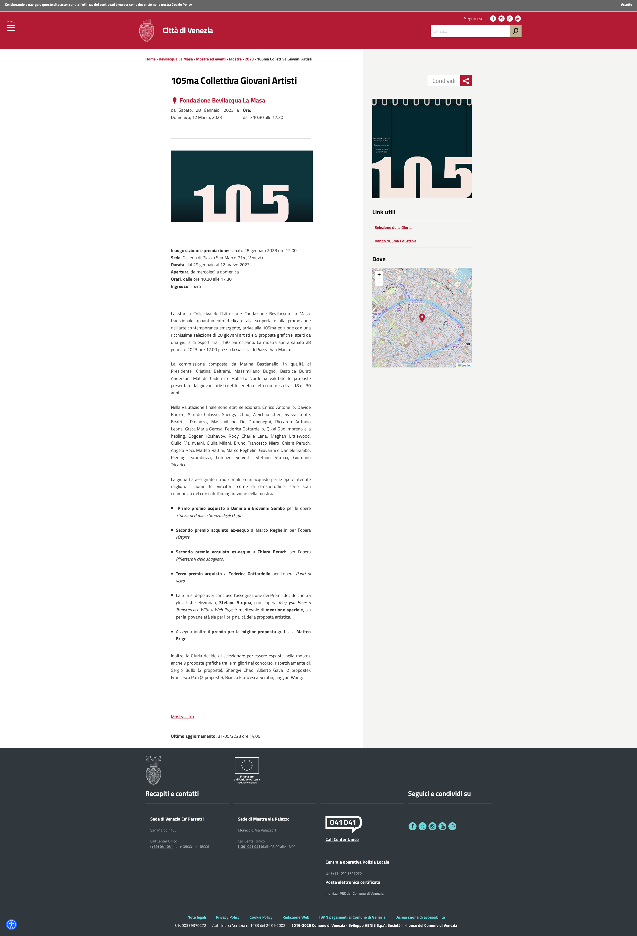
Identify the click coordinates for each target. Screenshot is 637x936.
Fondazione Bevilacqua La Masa (222, 100)
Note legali (196, 917)
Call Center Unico (342, 839)
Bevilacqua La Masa (176, 59)
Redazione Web (295, 917)
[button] (422, 317)
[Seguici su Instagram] (501, 18)
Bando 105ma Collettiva (395, 241)
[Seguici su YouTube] (518, 18)
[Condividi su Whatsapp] (452, 826)
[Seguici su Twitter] (510, 18)
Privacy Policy (228, 917)
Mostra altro (182, 716)
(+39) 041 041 (161, 846)
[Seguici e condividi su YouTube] (442, 826)
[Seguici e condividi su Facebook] (413, 826)
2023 (249, 59)
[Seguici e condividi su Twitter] (422, 826)
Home (150, 59)
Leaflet (466, 365)
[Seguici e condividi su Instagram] (432, 826)
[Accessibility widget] (11, 924)
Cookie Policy (182, 4)
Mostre (235, 59)
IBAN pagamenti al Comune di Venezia (352, 917)
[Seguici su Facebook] (493, 18)
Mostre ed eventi (211, 59)
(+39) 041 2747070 (346, 873)
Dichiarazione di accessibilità (420, 917)
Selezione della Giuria (393, 227)
